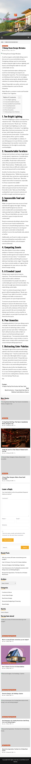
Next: (17, 390)
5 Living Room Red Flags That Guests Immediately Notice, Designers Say (15, 422)
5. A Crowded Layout (9, 108)
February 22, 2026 (10, 453)
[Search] (28, 37)
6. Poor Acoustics (8, 110)
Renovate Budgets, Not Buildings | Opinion (13, 565)
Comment (5, 498)
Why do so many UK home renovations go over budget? (14, 558)
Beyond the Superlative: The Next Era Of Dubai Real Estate (14, 573)
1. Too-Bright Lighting (10, 99)
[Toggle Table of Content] (18, 97)
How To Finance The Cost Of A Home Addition (14, 562)
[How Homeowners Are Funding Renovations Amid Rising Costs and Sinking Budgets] (15, 709)
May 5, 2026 (9, 641)
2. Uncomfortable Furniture (11, 101)
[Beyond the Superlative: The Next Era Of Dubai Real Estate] (15, 737)
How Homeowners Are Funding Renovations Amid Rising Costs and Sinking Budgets (15, 568)
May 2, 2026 (9, 723)
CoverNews (22, 759)
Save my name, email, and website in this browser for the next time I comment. (13, 534)
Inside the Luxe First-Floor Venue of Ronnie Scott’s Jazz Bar (15, 450)
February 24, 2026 (10, 425)
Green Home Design (7, 595)
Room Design (5, 45)
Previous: (14, 385)
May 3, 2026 (9, 695)
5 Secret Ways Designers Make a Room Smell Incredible (13, 478)
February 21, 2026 (10, 480)
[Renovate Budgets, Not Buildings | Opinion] (15, 682)
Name (4, 518)
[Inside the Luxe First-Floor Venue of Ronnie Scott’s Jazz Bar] (15, 438)
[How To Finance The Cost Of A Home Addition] (15, 655)
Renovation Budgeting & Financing (11, 601)
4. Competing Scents (9, 105)
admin (4, 50)
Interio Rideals (4, 612)
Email (18, 518)
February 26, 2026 (10, 752)
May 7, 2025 (10, 50)
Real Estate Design (7, 598)
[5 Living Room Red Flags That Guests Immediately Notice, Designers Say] (15, 410)
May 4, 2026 (9, 668)
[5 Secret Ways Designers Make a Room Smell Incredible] (15, 465)
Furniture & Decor (7, 592)
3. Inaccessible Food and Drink (12, 103)
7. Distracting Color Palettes (12, 112)
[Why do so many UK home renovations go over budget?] (15, 628)
